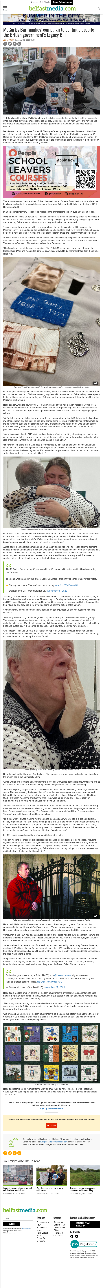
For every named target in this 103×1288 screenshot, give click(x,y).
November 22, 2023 (54, 987)
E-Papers (41, 1240)
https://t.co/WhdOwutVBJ (66, 585)
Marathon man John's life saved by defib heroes (49, 1189)
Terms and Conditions (58, 1234)
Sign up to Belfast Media (51, 1108)
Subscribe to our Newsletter (83, 1224)
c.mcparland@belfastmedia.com (54, 1141)
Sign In (47, 2)
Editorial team (59, 1224)
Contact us (58, 1222)
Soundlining (26, 1229)
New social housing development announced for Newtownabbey (82, 1189)
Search (11, 1223)
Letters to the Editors (59, 1228)
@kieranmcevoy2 (62, 975)
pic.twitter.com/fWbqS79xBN (50, 981)
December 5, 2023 (57, 590)
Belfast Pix (41, 1238)
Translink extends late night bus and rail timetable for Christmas (17, 1189)
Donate (52, 1125)
